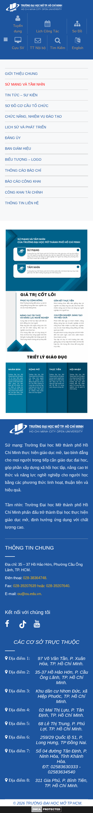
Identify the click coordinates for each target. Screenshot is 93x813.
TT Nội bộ (38, 48)
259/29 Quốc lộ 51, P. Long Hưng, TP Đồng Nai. (48, 740)
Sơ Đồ (77, 31)
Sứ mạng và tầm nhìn (25, 84)
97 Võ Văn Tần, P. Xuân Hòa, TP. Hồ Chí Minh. (46, 661)
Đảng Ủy (13, 138)
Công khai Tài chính (24, 192)
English (77, 48)
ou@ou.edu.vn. (29, 594)
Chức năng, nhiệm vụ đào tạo (33, 116)
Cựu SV (18, 48)
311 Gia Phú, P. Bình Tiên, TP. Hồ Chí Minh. (48, 783)
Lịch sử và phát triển (25, 127)
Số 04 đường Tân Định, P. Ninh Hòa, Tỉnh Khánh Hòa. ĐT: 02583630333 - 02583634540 (47, 761)
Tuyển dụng (18, 28)
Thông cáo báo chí (23, 170)
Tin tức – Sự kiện (21, 95)
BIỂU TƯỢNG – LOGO (23, 159)
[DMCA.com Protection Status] (46, 811)
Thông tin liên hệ (22, 203)
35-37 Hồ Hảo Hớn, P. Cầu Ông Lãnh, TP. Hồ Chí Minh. (47, 677)
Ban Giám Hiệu (18, 149)
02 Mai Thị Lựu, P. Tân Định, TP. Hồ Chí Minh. (45, 713)
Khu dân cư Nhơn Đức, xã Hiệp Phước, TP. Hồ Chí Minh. (47, 696)
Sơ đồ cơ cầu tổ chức (26, 106)
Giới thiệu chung (21, 74)
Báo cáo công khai (23, 181)
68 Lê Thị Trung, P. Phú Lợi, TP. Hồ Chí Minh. (46, 726)
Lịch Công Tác (47, 31)
